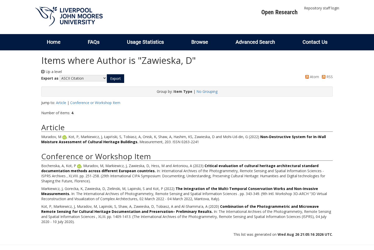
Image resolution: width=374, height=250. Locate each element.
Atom (314, 76)
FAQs (93, 42)
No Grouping (207, 91)
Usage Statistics (145, 42)
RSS (329, 76)
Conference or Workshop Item (95, 102)
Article (61, 102)
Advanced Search (255, 42)
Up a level (53, 71)
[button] (115, 78)
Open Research (279, 12)
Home (54, 42)
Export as (50, 78)
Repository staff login (321, 8)
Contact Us (315, 42)
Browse (199, 42)
